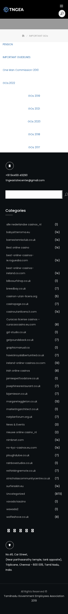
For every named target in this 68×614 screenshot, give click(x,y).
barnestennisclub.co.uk (21, 240)
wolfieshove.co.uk (17, 517)
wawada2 (12, 509)
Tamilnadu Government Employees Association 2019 (34, 598)
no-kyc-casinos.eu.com (21, 447)
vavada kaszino (16, 501)
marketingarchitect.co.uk (22, 409)
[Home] (23, 36)
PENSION (8, 44)
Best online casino (17, 247)
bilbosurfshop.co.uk (18, 281)
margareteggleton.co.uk (21, 401)
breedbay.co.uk (16, 288)
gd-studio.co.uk (16, 332)
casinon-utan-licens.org (21, 296)
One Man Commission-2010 (21, 70)
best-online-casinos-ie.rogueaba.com (20, 257)
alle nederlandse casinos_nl (23, 224)
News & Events (15, 424)
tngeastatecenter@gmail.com (25, 180)
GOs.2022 (9, 83)
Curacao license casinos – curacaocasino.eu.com (23, 322)
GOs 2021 (34, 108)
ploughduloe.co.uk (17, 455)
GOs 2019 (34, 96)
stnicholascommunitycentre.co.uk (28, 478)
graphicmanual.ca (18, 347)
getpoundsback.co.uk (20, 340)
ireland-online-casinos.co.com (25, 363)
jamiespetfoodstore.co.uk (22, 378)
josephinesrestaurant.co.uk (23, 386)
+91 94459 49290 (17, 175)
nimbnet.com (15, 440)
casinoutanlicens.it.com (21, 312)
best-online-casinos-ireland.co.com (20, 270)
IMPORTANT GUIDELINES (16, 57)
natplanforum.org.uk (19, 417)
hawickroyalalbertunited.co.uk (25, 355)
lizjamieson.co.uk (17, 394)
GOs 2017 (34, 147)
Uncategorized (15, 494)
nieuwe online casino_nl (21, 432)
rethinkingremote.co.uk (21, 471)
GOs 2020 (34, 121)
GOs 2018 (34, 134)
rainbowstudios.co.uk (19, 463)
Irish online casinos (18, 371)
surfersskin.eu (15, 486)
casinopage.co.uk (17, 304)
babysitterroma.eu (18, 232)
